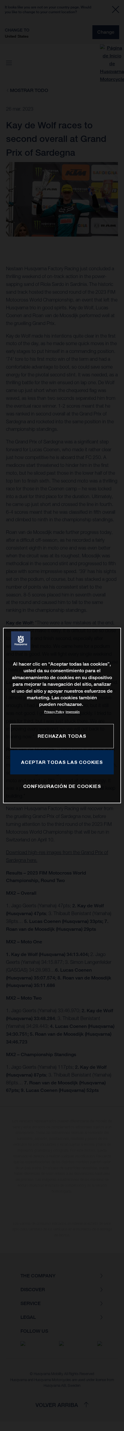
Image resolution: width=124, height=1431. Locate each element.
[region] (62, 715)
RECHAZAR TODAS (62, 736)
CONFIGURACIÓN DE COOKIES (62, 786)
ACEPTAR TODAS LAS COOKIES (62, 762)
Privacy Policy (54, 712)
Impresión (73, 712)
